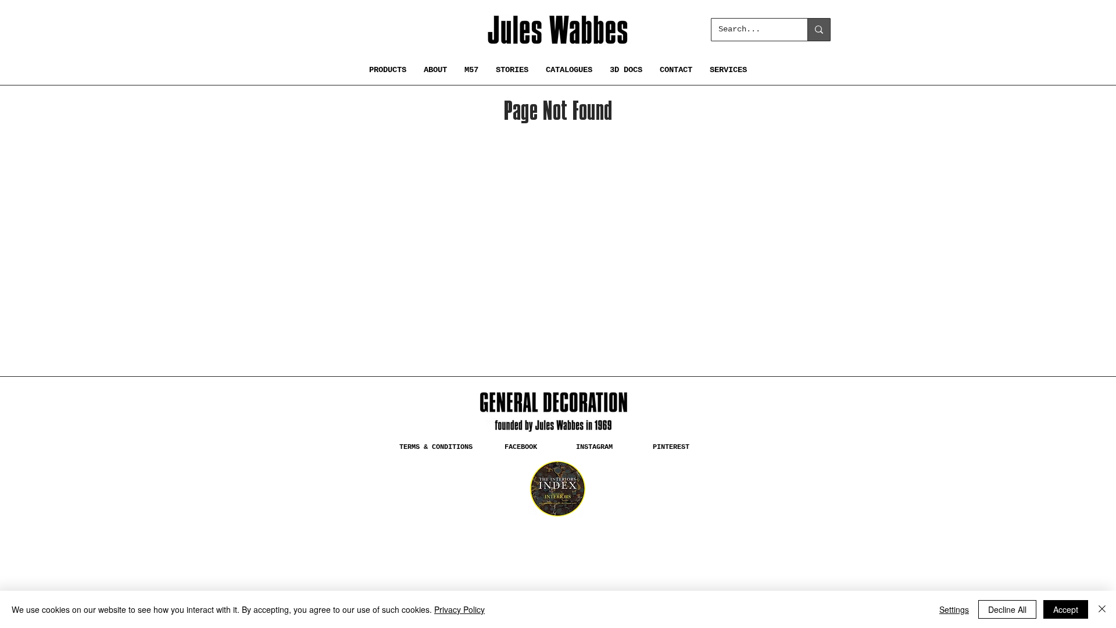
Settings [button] (954, 609)
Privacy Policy (459, 609)
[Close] (1102, 609)
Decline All (1007, 609)
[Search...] (818, 30)
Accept (1065, 609)
